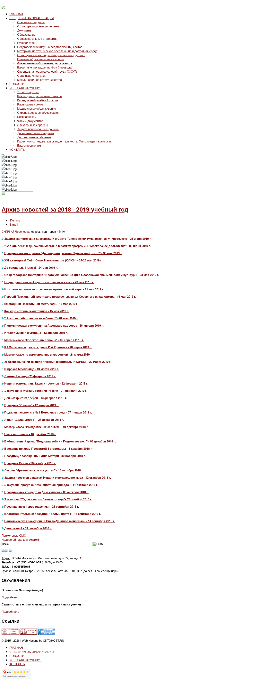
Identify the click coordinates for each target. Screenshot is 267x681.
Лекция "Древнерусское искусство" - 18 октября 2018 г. (43, 470)
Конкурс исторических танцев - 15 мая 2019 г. (36, 311)
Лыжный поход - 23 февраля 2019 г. (30, 376)
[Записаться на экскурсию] (10, 551)
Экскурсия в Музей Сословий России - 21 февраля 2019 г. (45, 390)
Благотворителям (29, 145)
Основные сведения (31, 22)
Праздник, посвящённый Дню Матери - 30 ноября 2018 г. (45, 456)
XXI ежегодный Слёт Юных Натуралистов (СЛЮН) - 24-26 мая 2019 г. (53, 260)
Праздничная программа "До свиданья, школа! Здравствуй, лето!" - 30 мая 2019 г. (63, 253)
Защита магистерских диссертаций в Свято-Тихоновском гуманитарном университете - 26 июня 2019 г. (77, 238)
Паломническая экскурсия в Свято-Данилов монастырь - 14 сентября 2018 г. (59, 521)
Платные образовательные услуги (40, 59)
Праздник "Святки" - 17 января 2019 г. (31, 405)
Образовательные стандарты (37, 38)
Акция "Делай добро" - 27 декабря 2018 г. (34, 419)
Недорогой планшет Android (20, 539)
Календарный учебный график (37, 100)
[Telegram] (3, 551)
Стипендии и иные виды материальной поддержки (51, 55)
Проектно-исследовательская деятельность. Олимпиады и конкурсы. (64, 141)
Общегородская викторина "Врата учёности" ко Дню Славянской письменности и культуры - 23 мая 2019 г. (81, 275)
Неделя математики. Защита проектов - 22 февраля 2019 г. (46, 383)
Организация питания (31, 75)
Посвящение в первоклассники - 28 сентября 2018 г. (41, 506)
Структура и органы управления (38, 26)
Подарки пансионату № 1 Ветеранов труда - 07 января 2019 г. (48, 412)
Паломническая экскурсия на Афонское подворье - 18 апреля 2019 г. (54, 325)
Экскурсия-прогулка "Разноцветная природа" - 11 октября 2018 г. (51, 485)
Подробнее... (10, 597)
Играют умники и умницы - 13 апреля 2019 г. (36, 333)
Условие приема (28, 92)
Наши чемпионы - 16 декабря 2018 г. (30, 434)
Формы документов (30, 121)
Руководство (26, 43)
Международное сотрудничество (39, 79)
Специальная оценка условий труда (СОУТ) (47, 71)
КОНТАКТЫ (17, 149)
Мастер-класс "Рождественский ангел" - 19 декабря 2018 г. (46, 427)
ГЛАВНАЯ (16, 14)
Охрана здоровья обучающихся (38, 112)
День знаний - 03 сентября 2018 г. (28, 528)
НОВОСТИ (16, 84)
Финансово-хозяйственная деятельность (44, 63)
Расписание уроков (30, 104)
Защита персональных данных (38, 129)
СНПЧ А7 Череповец (16, 231)
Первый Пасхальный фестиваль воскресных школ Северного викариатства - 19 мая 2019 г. (70, 296)
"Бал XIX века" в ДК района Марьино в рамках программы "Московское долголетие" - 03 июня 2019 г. (77, 246)
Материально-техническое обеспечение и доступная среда (57, 51)
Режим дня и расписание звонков (39, 96)
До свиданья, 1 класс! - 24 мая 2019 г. (31, 267)
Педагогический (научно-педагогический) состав (49, 47)
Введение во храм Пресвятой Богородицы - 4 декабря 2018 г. (48, 448)
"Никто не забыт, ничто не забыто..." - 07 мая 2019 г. (41, 318)
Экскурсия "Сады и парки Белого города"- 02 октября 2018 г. (48, 499)
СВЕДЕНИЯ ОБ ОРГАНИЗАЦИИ (31, 18)
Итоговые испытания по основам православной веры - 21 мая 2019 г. (54, 289)
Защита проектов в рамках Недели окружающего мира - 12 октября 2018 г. (57, 477)
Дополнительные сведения (35, 133)
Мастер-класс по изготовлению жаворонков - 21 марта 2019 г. (48, 354)
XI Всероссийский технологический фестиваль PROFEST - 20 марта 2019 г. (57, 361)
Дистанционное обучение (34, 137)
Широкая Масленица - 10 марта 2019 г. (31, 369)
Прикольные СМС (14, 535)
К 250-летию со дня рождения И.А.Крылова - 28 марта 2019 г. (48, 347)
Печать (15, 220)
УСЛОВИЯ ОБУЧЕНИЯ (25, 88)
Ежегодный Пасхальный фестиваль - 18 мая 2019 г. (41, 304)
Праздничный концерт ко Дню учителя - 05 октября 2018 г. (46, 492)
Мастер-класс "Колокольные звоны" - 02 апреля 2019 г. (44, 340)
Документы (24, 30)
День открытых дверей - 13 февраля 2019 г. (35, 398)
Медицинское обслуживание (36, 108)
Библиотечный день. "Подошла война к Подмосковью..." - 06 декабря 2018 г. (60, 441)
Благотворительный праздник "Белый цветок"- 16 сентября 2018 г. (52, 514)
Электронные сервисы (32, 125)
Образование (26, 34)
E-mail (13, 224)
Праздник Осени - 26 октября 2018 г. (30, 463)
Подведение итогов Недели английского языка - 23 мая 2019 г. (49, 282)
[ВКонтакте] (6, 551)
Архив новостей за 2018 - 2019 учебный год (65, 209)
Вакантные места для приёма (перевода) (45, 67)
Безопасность (26, 116)
